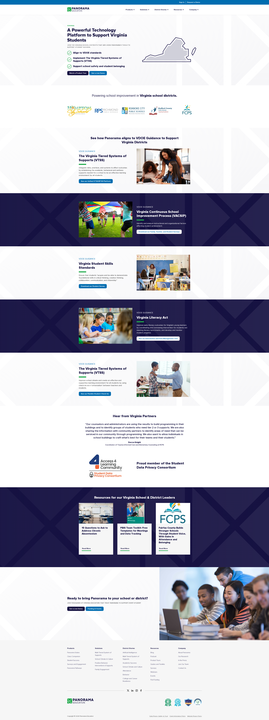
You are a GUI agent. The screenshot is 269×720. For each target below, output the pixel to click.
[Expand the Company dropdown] (198, 9)
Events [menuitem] (152, 676)
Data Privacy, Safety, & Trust (159, 716)
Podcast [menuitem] (153, 656)
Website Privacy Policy (194, 716)
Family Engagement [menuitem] (102, 669)
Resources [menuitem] (154, 648)
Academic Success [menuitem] (130, 663)
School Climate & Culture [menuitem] (104, 659)
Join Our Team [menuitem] (183, 664)
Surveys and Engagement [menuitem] (76, 664)
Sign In (181, 2)
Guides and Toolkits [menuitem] (157, 664)
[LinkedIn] (132, 690)
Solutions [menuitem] (98, 648)
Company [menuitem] (182, 648)
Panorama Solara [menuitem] (73, 653)
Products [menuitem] (70, 648)
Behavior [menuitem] (126, 675)
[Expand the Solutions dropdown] (149, 9)
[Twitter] (128, 690)
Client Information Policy (178, 716)
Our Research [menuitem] (183, 656)
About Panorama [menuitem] (184, 653)
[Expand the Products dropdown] (134, 9)
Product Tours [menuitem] (155, 660)
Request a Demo (193, 2)
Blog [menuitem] (152, 653)
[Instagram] (136, 690)
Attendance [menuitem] (127, 671)
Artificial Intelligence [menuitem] (130, 653)
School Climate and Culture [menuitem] (132, 667)
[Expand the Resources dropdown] (184, 9)
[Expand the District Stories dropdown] (168, 9)
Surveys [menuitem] (153, 668)
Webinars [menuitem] (153, 672)
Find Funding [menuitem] (154, 680)
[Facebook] (141, 690)
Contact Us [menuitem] (182, 668)
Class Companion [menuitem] (73, 656)
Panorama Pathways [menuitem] (74, 668)
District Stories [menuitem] (129, 648)
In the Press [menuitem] (182, 660)
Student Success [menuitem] (73, 660)
